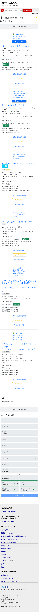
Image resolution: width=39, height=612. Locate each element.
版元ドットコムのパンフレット (10, 539)
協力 (2, 567)
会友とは (4, 551)
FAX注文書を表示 (19, 83)
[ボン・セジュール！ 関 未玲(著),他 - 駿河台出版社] (19, 36)
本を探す (28, 10)
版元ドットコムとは (7, 533)
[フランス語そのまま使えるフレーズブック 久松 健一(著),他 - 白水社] (19, 336)
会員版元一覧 (5, 545)
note (10, 587)
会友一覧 (4, 554)
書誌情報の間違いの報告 (8, 511)
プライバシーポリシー (7, 578)
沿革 (2, 564)
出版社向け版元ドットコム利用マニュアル (13, 536)
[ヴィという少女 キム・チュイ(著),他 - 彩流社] (19, 215)
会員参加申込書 (6, 548)
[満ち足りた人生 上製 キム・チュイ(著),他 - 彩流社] (19, 156)
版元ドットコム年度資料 (8, 542)
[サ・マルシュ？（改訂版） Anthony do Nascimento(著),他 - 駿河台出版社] (19, 94)
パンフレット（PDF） (8, 522)
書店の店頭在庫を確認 (19, 74)
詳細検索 (35, 13)
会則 (2, 561)
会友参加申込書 (6, 557)
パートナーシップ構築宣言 (9, 581)
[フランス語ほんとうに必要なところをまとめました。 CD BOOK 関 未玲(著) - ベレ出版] (19, 272)
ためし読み (19, 42)
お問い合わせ (5, 575)
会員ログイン (5, 530)
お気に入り (20, 78)
